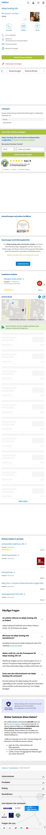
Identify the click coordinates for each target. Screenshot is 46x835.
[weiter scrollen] (44, 71)
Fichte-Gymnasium (9, 555)
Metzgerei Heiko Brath (13, 279)
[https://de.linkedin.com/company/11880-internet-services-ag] (21, 828)
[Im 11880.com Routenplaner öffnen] (39, 296)
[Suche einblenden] (28, 2)
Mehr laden (23, 501)
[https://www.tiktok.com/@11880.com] (15, 828)
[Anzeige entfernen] (44, 827)
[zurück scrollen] (2, 71)
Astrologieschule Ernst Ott (12, 594)
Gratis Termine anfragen (23, 57)
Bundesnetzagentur (14, 724)
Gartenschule (7, 572)
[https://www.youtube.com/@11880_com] (27, 828)
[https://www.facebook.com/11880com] (4, 828)
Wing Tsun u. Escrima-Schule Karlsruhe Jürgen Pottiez (23, 583)
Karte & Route (31, 71)
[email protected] (16, 646)
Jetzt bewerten (23, 264)
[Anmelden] (33, 2)
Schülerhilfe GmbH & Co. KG (13, 544)
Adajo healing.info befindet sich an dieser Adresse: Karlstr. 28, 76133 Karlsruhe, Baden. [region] (20, 626)
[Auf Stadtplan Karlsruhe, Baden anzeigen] (44, 296)
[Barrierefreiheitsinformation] (38, 2)
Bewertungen (15, 71)
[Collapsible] (42, 619)
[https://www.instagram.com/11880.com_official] (9, 828)
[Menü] (43, 2)
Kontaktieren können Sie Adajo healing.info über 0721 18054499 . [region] (21, 644)
